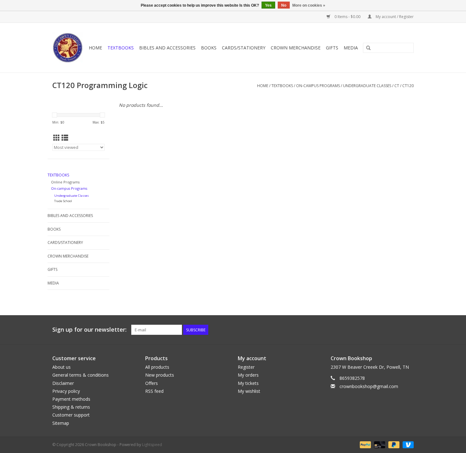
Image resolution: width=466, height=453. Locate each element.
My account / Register (394, 16)
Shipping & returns (71, 407)
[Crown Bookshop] (67, 47)
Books (209, 48)
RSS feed (154, 391)
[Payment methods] (365, 444)
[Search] (368, 48)
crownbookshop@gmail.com (369, 386)
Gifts (332, 48)
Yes (268, 5)
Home (95, 48)
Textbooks (120, 48)
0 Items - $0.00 (347, 16)
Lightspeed (152, 444)
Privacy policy (66, 391)
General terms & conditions (80, 375)
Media (351, 48)
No (283, 5)
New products (159, 375)
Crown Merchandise (295, 48)
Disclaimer (63, 383)
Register (246, 367)
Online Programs (65, 182)
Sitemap (60, 423)
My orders (248, 375)
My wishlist (249, 391)
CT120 (408, 85)
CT (396, 85)
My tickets (248, 383)
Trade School (63, 201)
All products (157, 367)
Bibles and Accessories (167, 48)
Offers (151, 383)
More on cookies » (308, 5)
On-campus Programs (318, 85)
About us (61, 367)
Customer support (71, 415)
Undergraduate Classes (367, 85)
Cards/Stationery (243, 48)
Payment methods (71, 399)
